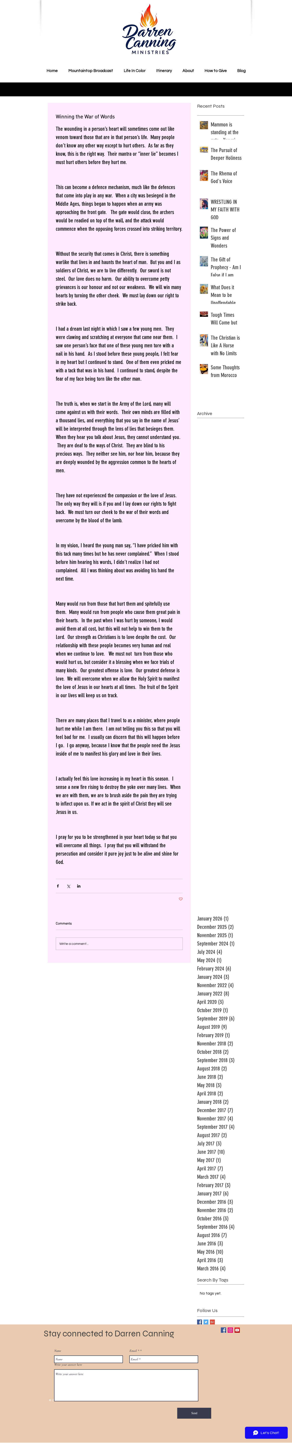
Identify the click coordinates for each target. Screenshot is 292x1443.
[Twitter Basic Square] (206, 1322)
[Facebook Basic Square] (199, 1322)
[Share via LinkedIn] (79, 886)
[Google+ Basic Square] (212, 1322)
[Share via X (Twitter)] (68, 886)
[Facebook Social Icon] (223, 1330)
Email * (134, 1350)
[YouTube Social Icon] (237, 1330)
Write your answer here (68, 1364)
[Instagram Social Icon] (230, 1330)
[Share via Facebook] (58, 886)
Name (57, 1350)
